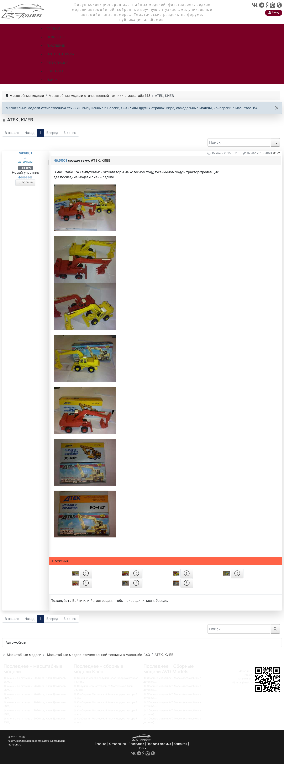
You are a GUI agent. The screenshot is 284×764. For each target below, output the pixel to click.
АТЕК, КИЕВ (101, 160)
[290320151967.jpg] (85, 259)
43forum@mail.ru (242, 682)
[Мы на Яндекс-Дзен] (267, 5)
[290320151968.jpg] (85, 306)
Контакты (180, 743)
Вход (275, 12)
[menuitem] (53, 28)
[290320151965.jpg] (85, 513)
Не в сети (25, 167)
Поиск (142, 748)
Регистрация (101, 600)
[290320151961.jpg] (85, 207)
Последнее (136, 743)
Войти (77, 600)
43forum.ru (245, 671)
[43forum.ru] (23, 11)
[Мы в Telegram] (261, 5)
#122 (276, 153)
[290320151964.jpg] (85, 461)
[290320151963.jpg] (85, 410)
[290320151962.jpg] (85, 358)
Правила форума (159, 743)
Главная (100, 743)
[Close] (277, 108)
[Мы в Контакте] (255, 5)
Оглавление (117, 743)
